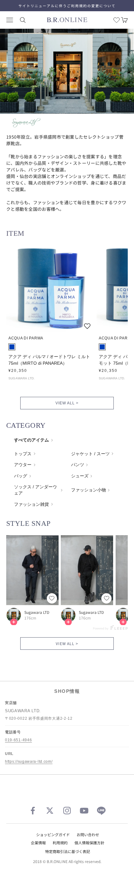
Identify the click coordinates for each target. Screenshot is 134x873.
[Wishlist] (116, 20)
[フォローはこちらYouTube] (84, 810)
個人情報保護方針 (89, 842)
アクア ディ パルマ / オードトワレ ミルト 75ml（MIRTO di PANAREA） (49, 360)
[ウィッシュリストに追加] (87, 326)
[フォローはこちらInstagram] (67, 810)
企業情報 (38, 842)
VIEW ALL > (67, 403)
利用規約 (60, 842)
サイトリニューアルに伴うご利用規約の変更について (67, 5)
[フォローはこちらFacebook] (32, 810)
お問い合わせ (88, 834)
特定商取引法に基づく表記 (67, 851)
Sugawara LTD (36, 612)
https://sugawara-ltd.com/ (29, 761)
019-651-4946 (18, 740)
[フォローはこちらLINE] (101, 810)
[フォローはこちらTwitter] (50, 810)
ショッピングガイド (53, 834)
